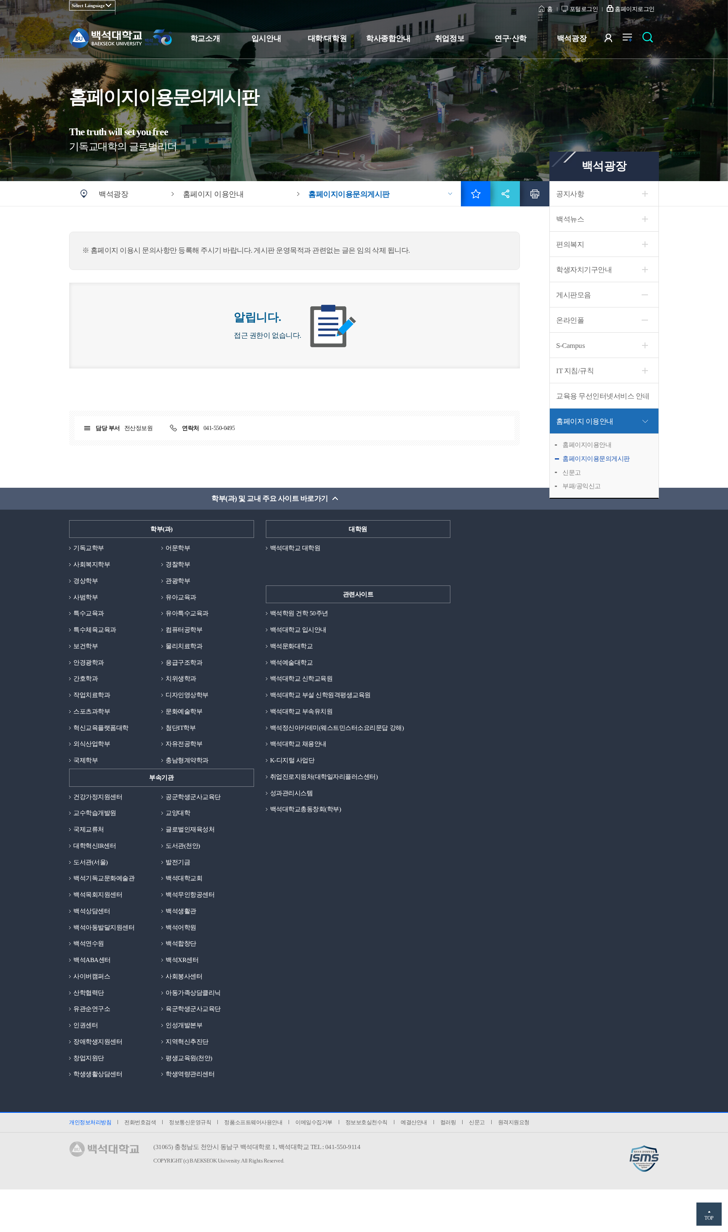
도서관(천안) (183, 845)
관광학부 (178, 580)
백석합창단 (181, 943)
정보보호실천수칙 (366, 1122)
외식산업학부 (91, 743)
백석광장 (571, 38)
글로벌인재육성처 (190, 829)
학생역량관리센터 (190, 1074)
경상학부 (85, 580)
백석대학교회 (184, 878)
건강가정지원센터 (97, 797)
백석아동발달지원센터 (103, 927)
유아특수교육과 (187, 613)
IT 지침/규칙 (575, 371)
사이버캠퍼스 (91, 976)
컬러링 (448, 1122)
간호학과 (85, 678)
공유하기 (505, 193)
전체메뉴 (632, 40)
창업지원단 (88, 1058)
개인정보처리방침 (90, 1122)
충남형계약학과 (187, 760)
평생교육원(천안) (189, 1058)
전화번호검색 (140, 1122)
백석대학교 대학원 (295, 548)
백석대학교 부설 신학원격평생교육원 (320, 695)
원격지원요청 (514, 1122)
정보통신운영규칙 (190, 1122)
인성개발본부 (184, 1025)
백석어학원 (181, 927)
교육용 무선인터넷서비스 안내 (603, 396)
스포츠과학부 (91, 711)
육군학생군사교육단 (193, 1008)
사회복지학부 (91, 564)
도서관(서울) (90, 862)
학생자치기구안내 (584, 270)
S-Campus (570, 346)
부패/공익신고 (581, 486)
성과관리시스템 (291, 793)
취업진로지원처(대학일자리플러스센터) (324, 776)
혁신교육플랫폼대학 (100, 727)
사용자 (614, 40)
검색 (650, 40)
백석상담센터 (91, 911)
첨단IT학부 (180, 727)
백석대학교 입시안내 (298, 629)
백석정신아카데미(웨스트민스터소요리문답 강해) (337, 727)
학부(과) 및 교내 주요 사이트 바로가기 (269, 498)
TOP (709, 1218)
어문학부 (178, 548)
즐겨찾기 (475, 193)
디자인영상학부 (187, 695)
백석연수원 (88, 943)
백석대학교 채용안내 (298, 743)
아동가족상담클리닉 (193, 992)
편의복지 (570, 245)
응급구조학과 (184, 662)
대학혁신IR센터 (94, 845)
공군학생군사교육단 (193, 797)
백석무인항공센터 (190, 894)
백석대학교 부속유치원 (301, 711)
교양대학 (178, 813)
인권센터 (85, 1025)
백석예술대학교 (291, 662)
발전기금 (178, 862)
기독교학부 (88, 548)
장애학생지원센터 (97, 1041)
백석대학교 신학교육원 (301, 678)
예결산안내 (414, 1122)
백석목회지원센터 (97, 894)
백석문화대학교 (291, 646)
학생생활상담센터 (97, 1074)
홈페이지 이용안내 (584, 421)
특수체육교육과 (94, 629)
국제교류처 (88, 829)
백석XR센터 (182, 960)
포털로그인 (584, 9)
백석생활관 (181, 911)
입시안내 (266, 38)
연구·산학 (511, 38)
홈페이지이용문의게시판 (596, 458)
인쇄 (534, 193)
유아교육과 (181, 597)
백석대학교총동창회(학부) (305, 809)
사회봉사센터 (184, 976)
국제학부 (85, 760)
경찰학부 (178, 564)
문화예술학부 (184, 711)
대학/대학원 (327, 38)
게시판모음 (573, 295)
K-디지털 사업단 (292, 760)
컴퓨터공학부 (184, 629)
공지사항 (570, 194)
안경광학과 (88, 662)
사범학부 (85, 597)
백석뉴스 (570, 219)
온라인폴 (570, 320)
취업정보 (449, 38)
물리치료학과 (184, 646)
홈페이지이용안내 (586, 444)
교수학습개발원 (94, 813)
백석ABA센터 (92, 960)
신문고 (571, 472)
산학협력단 (88, 992)
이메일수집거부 (313, 1122)
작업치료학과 (91, 695)
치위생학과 (181, 678)
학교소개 (205, 38)
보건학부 (85, 646)
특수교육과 (88, 613)
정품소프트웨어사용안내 (253, 1122)
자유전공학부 (184, 743)
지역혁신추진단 (187, 1041)
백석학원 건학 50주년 (299, 613)
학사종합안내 (388, 38)
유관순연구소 (91, 1008)
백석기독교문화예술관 (103, 878)
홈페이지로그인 (635, 9)
